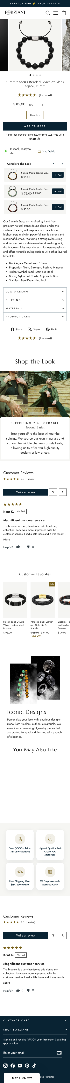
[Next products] (62, 163)
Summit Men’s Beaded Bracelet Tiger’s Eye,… (35, 173)
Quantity (31, 105)
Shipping (13, 300)
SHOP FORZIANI (16, 1029)
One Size (35, 115)
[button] (27, 95)
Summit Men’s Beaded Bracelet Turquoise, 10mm (35, 189)
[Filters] (53, 492)
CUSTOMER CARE (16, 1020)
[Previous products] (54, 163)
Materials (14, 308)
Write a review (25, 492)
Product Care (18, 316)
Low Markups (17, 291)
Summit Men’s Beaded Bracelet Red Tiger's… (35, 205)
